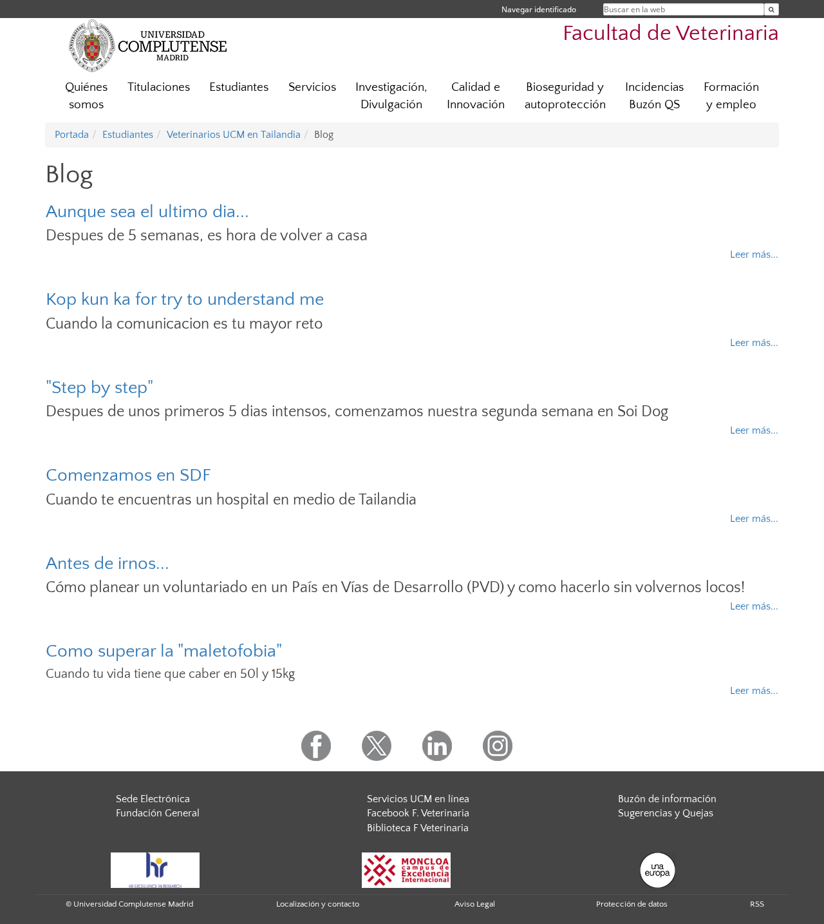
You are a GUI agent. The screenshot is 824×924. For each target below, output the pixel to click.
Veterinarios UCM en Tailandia (234, 134)
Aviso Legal (474, 904)
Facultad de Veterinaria (671, 34)
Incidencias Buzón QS (654, 96)
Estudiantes (238, 87)
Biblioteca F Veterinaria (418, 828)
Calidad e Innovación (476, 96)
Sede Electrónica (153, 799)
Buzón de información (667, 799)
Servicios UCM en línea (418, 799)
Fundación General (158, 813)
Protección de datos (632, 904)
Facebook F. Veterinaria (418, 813)
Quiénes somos (86, 96)
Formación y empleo (731, 96)
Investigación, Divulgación (391, 96)
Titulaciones (158, 87)
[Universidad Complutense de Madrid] (148, 45)
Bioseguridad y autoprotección (565, 96)
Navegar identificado (538, 9)
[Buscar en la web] (771, 9)
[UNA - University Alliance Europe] (657, 869)
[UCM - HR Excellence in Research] (155, 869)
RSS (757, 904)
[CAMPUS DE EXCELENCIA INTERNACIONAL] (406, 869)
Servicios (312, 87)
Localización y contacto (317, 904)
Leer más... (754, 254)
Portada (72, 134)
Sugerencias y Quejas (665, 813)
